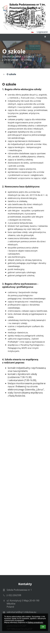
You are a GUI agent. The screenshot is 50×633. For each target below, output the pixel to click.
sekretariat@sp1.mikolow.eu (21, 612)
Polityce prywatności (35, 622)
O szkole (26, 59)
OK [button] (43, 627)
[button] (32, 32)
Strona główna (11, 56)
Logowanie (42, 32)
